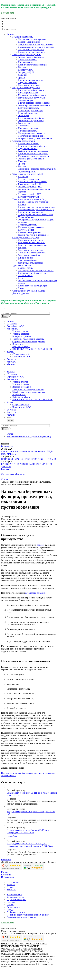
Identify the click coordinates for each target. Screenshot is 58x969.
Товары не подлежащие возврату (28, 339)
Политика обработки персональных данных (28, 915)
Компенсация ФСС (21, 356)
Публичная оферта (21, 346)
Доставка (11, 359)
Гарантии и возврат (16, 899)
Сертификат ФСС (15, 326)
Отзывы (10, 887)
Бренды (10, 909)
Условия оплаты (20, 331)
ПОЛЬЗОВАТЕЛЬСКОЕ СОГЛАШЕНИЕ (32, 349)
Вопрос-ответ (18, 344)
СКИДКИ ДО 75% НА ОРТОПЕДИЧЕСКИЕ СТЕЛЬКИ (28, 459)
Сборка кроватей (20, 354)
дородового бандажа (35, 593)
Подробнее (12, 836)
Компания (6, 874)
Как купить (12, 329)
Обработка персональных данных (28, 341)
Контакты (11, 362)
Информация (7, 877)
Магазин (11, 364)
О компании (13, 882)
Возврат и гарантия (21, 336)
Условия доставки (21, 334)
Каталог (10, 34)
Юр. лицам (12, 323)
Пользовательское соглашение (21, 917)
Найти (10, 421)
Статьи (10, 904)
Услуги (10, 351)
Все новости (7, 446)
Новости (11, 884)
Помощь (11, 902)
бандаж (40, 545)
